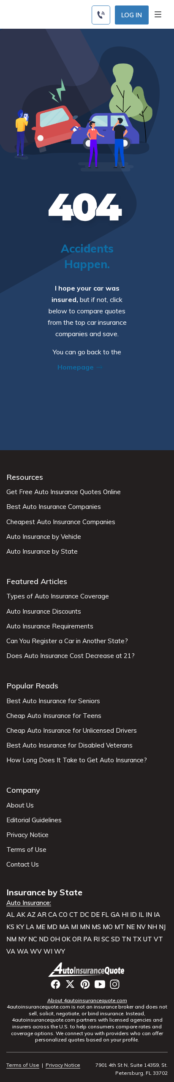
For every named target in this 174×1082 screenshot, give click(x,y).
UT (147, 939)
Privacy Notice (27, 835)
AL (10, 915)
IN (149, 915)
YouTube (100, 984)
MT (119, 927)
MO (108, 927)
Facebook (55, 984)
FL (105, 915)
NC (32, 939)
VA (10, 951)
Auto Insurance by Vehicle (43, 537)
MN (85, 927)
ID (133, 915)
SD (115, 939)
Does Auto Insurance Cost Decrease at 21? (70, 656)
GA (115, 915)
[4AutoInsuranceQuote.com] (87, 969)
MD (52, 927)
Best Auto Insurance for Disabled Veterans (69, 745)
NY (22, 939)
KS (10, 927)
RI (96, 939)
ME (40, 927)
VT (158, 939)
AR (41, 915)
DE (95, 915)
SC (105, 939)
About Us (20, 805)
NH (152, 927)
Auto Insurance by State (42, 551)
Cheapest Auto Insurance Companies (60, 522)
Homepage (76, 367)
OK (66, 939)
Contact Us (22, 864)
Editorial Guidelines (34, 820)
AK (20, 915)
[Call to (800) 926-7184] (101, 14)
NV (141, 927)
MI (74, 927)
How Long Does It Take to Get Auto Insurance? (76, 760)
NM (11, 939)
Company (23, 790)
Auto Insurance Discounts (43, 611)
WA (22, 951)
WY (59, 951)
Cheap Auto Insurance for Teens (53, 716)
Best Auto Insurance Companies (53, 507)
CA (52, 915)
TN (126, 939)
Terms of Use (26, 850)
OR (77, 939)
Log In (131, 15)
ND (44, 939)
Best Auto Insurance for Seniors (53, 701)
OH (55, 939)
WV (36, 951)
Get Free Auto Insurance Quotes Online (63, 492)
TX (137, 939)
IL (141, 915)
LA (30, 927)
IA (157, 915)
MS (96, 927)
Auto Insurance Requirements (49, 626)
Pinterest (85, 984)
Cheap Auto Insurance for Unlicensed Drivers (71, 730)
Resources (24, 477)
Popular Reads (32, 686)
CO (63, 915)
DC (84, 915)
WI (48, 951)
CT (73, 915)
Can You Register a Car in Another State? (67, 641)
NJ (162, 927)
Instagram (114, 984)
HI (125, 915)
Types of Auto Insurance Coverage (57, 596)
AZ (31, 915)
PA (87, 939)
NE (130, 927)
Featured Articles (36, 581)
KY (20, 927)
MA (64, 927)
